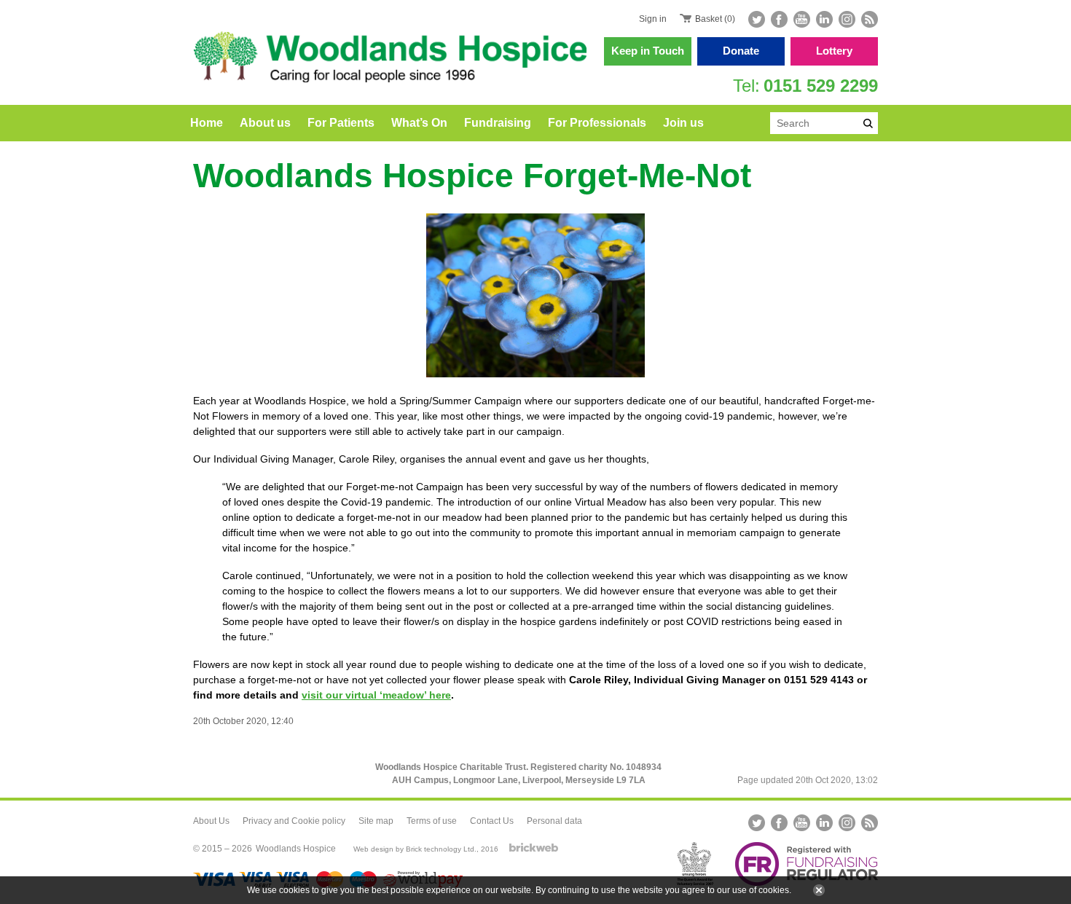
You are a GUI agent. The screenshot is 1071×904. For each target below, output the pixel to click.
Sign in (653, 19)
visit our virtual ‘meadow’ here (376, 695)
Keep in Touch (647, 50)
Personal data (554, 821)
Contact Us (492, 821)
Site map (375, 821)
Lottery (834, 50)
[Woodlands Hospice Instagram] (847, 19)
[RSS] (868, 19)
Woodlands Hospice (296, 849)
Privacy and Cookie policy (294, 821)
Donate (741, 50)
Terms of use (432, 821)
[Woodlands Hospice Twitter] (758, 19)
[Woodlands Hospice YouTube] (801, 19)
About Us (211, 821)
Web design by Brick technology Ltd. (414, 849)
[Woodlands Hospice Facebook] (779, 19)
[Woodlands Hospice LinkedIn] (824, 19)
